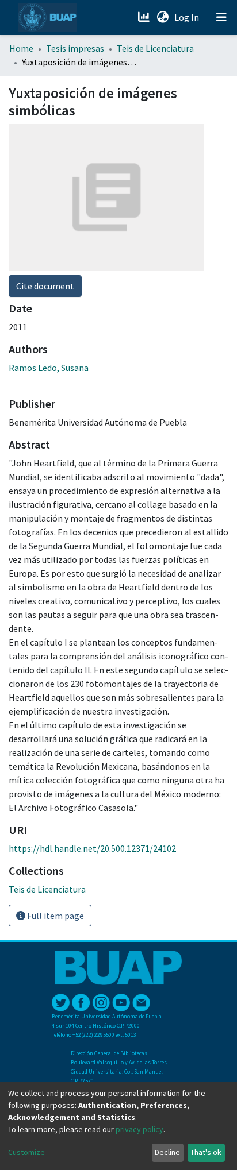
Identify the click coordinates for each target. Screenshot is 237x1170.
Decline (167, 1152)
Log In (187, 17)
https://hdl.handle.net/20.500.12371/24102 (92, 848)
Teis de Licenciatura (155, 48)
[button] (162, 17)
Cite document (45, 286)
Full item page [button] (54, 915)
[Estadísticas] (144, 17)
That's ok (205, 1152)
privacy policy (139, 1129)
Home (21, 48)
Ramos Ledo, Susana (49, 367)
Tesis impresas (75, 48)
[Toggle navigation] (221, 17)
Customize (26, 1152)
